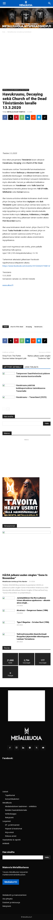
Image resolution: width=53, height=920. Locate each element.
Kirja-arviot (9, 832)
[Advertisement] (26, 61)
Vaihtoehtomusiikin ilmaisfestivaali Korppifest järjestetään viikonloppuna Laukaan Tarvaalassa (33, 636)
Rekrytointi (9, 817)
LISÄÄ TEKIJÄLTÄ (31, 367)
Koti (3, 32)
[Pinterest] (16, 117)
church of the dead (16, 327)
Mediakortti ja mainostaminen (14, 895)
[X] (10, 117)
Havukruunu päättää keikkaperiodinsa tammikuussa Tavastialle (30, 388)
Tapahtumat (10, 795)
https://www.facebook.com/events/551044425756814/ (26, 266)
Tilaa (10, 667)
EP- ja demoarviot (12, 825)
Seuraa (26, 654)
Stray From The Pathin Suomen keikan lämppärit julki (14, 357)
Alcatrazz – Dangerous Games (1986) (32, 610)
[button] (4, 3)
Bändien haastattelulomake (16, 810)
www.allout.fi (7, 285)
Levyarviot (6, 821)
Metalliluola (7, 802)
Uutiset (5, 791)
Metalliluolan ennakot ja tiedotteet (19, 32)
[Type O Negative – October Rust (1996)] (8, 625)
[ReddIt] (33, 117)
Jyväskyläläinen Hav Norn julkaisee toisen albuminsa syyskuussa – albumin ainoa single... (33, 600)
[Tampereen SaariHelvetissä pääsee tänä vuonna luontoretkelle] (8, 376)
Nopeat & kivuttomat (13, 828)
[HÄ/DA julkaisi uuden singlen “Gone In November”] (26, 551)
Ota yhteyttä (7, 899)
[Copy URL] (44, 117)
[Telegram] (38, 117)
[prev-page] (4, 409)
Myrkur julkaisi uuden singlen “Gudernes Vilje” (39, 357)
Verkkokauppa (10, 814)
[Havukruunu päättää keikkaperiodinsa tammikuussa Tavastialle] (8, 388)
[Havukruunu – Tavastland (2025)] (8, 400)
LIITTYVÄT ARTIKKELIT (13, 367)
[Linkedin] (27, 117)
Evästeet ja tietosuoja (11, 902)
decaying (29, 327)
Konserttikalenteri (12, 799)
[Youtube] (43, 747)
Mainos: (7, 433)
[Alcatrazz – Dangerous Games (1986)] (8, 613)
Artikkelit (5, 843)
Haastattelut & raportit (11, 840)
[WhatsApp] (21, 117)
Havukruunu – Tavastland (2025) (31, 397)
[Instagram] (16, 747)
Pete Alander (23, 581)
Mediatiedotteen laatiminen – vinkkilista (20, 806)
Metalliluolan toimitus (16, 112)
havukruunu (38, 327)
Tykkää (10, 654)
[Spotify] (29, 747)
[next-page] (7, 409)
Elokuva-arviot (10, 836)
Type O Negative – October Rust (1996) (33, 622)
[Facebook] (4, 117)
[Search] (49, 3)
